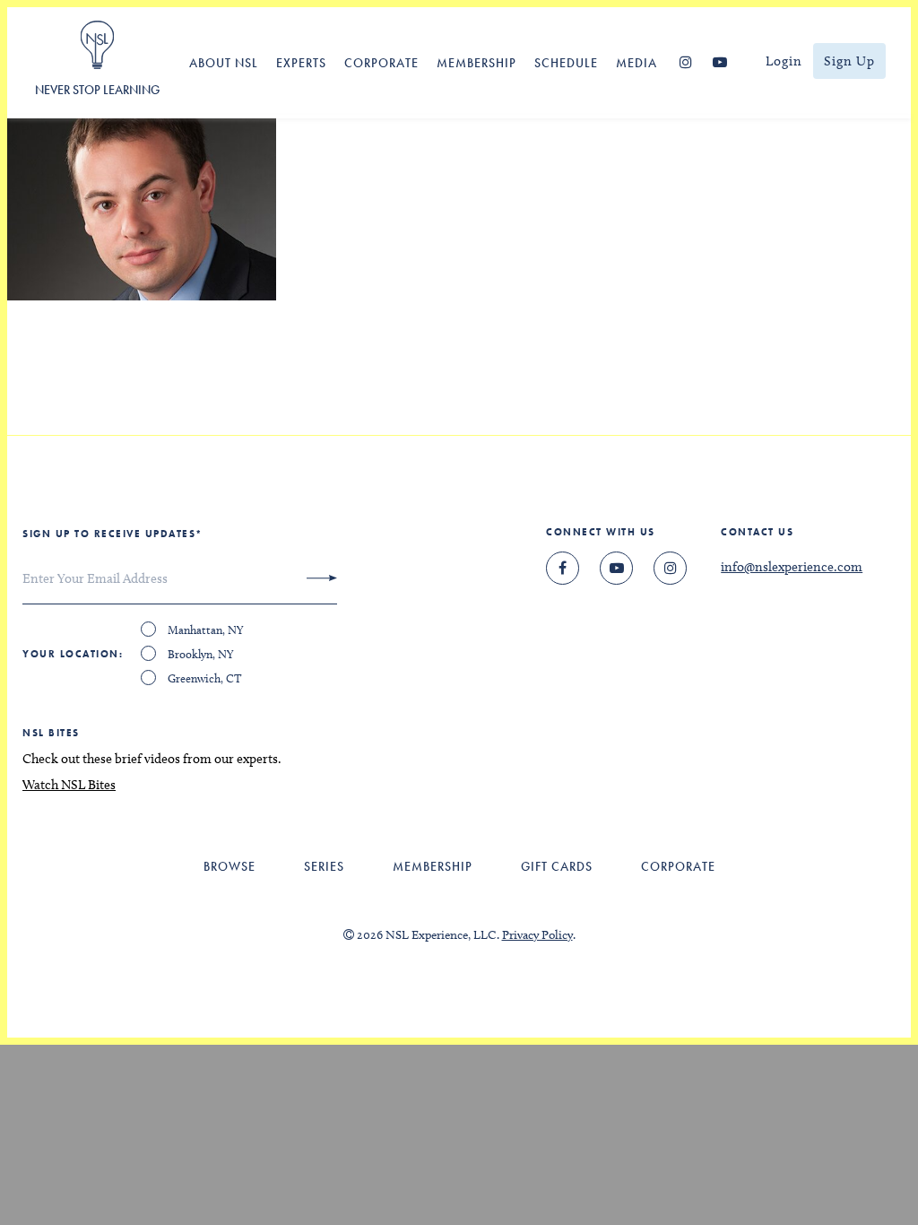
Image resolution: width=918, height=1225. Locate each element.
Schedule (566, 63)
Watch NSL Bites (69, 785)
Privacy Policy (537, 935)
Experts (301, 63)
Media (636, 63)
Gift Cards (557, 866)
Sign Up (849, 61)
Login (784, 61)
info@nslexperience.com (791, 567)
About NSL (223, 63)
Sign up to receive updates (112, 533)
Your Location (70, 653)
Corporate (381, 63)
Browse (229, 866)
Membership (476, 63)
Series (324, 866)
